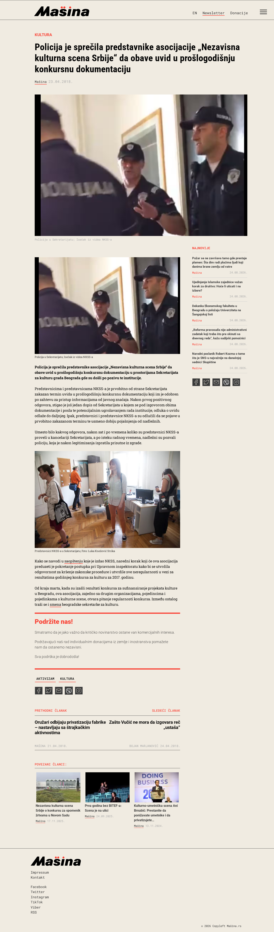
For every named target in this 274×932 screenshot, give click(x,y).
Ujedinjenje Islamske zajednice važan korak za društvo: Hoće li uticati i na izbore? (217, 286)
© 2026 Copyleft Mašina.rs (221, 926)
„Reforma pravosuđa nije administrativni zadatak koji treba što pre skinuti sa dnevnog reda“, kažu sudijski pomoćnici (219, 334)
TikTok (37, 902)
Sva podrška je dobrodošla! (57, 657)
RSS (34, 912)
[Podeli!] (79, 693)
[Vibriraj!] (69, 693)
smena (55, 604)
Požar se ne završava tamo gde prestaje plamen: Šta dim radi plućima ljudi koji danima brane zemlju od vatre (219, 262)
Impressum (40, 872)
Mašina (41, 81)
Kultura (43, 34)
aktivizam (45, 678)
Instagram (40, 897)
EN (195, 12)
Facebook (39, 886)
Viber (36, 907)
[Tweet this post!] (49, 693)
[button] (265, 13)
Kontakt (38, 877)
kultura (67, 678)
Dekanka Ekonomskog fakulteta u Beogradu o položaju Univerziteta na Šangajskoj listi (216, 310)
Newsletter (214, 12)
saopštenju (73, 561)
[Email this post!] (59, 693)
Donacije (239, 12)
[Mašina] (44, 11)
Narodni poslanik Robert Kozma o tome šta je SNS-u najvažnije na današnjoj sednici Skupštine (218, 358)
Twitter (38, 891)
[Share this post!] (39, 693)
